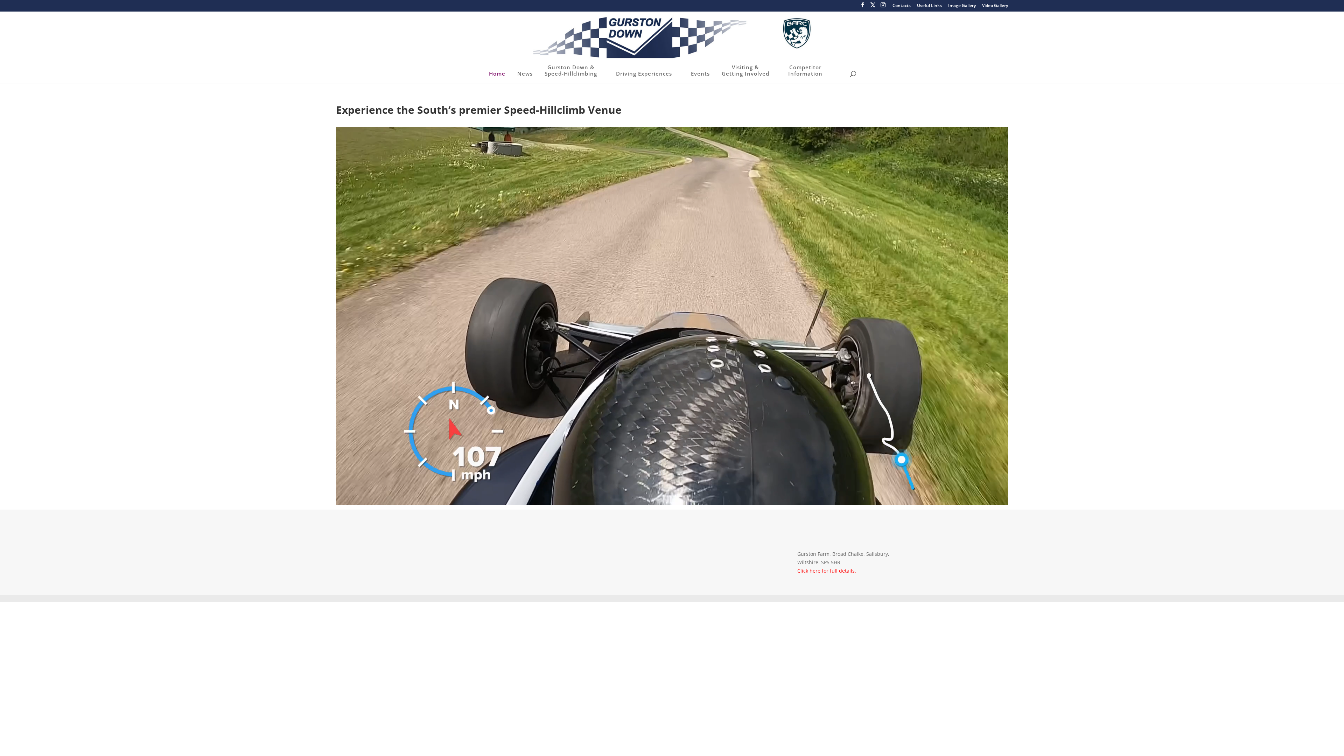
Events (700, 73)
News (525, 73)
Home (497, 73)
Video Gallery (995, 6)
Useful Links (929, 6)
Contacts (901, 6)
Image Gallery (962, 6)
